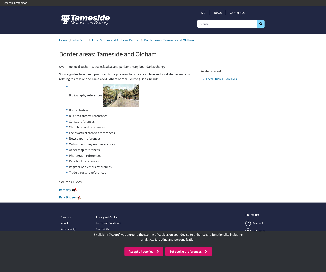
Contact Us (102, 229)
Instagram (258, 231)
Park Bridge (67, 197)
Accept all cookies (141, 251)
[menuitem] (203, 12)
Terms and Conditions (108, 223)
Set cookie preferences (186, 251)
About (64, 223)
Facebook (258, 223)
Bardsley (65, 190)
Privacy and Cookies (107, 217)
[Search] (261, 24)
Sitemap (66, 217)
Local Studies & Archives (221, 79)
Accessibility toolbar (15, 3)
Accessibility (68, 229)
